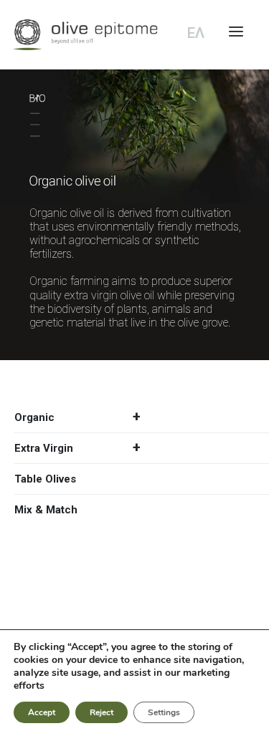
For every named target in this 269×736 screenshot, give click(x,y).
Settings (164, 712)
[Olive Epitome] (134, 34)
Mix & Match (45, 509)
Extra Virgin (43, 448)
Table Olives (45, 479)
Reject (101, 712)
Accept (41, 712)
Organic (34, 417)
